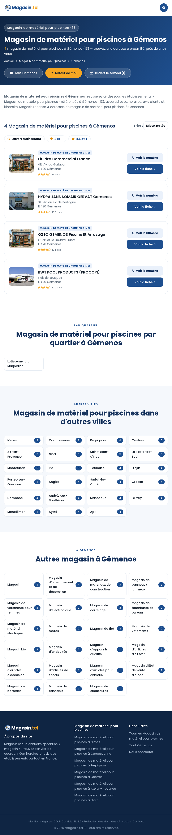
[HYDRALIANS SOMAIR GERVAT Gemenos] (21, 201)
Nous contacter (141, 752)
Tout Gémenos (25, 73)
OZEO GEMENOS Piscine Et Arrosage (71, 234)
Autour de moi (66, 73)
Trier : (138, 126)
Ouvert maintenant (26, 139)
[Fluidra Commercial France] (21, 163)
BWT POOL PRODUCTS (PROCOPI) (69, 272)
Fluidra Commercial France (64, 159)
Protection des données (99, 821)
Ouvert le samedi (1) (110, 73)
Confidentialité (72, 821)
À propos (124, 821)
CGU (57, 821)
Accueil (9, 61)
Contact (138, 821)
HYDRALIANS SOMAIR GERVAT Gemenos (75, 196)
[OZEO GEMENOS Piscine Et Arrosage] (21, 238)
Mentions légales (40, 821)
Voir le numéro (147, 158)
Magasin (25, 7)
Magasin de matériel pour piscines (42, 61)
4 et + (58, 139)
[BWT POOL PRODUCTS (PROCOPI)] (21, 276)
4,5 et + (81, 139)
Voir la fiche (143, 169)
